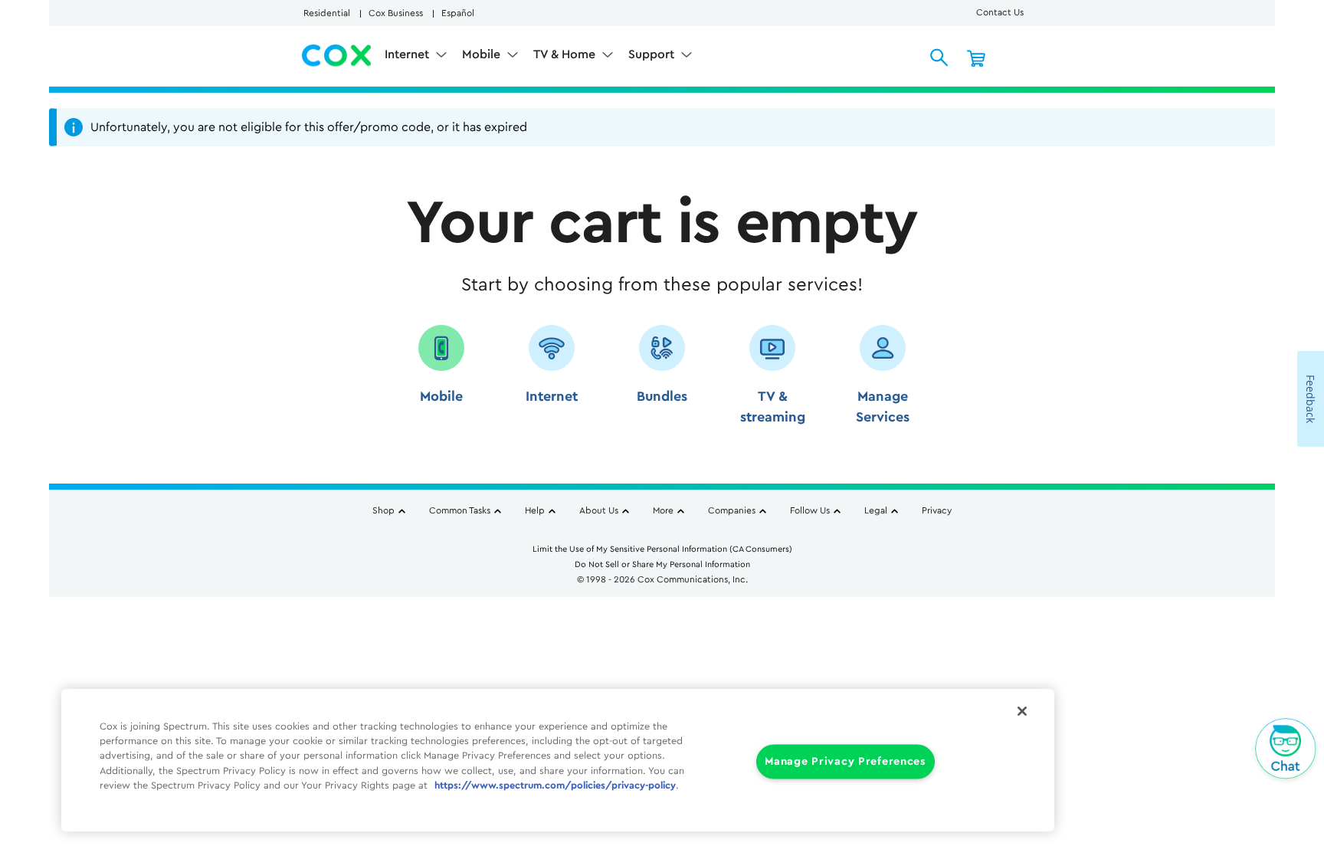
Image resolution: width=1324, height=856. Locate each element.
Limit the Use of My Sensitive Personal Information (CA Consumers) (662, 549)
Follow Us (810, 510)
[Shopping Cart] (976, 57)
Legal (875, 510)
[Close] (1022, 711)
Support (652, 54)
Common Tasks (459, 510)
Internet (408, 54)
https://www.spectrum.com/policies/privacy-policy (555, 785)
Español (457, 13)
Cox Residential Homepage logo (337, 55)
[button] (441, 380)
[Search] (939, 57)
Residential (326, 13)
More (663, 510)
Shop (383, 510)
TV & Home (565, 54)
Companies (731, 510)
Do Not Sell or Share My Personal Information (662, 564)
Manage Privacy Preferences (845, 762)
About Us (598, 510)
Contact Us (1000, 12)
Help (535, 510)
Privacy (937, 510)
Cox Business (396, 13)
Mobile (482, 54)
